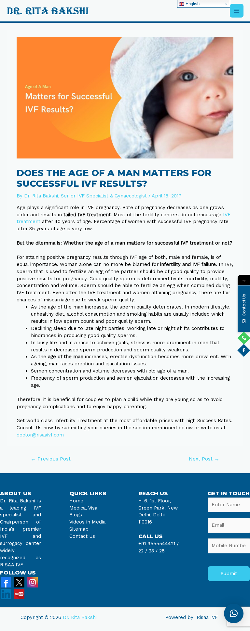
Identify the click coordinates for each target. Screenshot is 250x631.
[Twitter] (19, 582)
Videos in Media (87, 522)
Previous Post (51, 459)
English (192, 3)
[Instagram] (32, 582)
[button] (233, 613)
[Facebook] (6, 582)
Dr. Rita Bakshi (80, 617)
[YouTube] (19, 594)
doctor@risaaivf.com (40, 435)
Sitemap (79, 529)
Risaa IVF (207, 617)
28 (161, 551)
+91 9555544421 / (158, 544)
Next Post (204, 459)
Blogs (75, 515)
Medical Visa (83, 508)
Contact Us (82, 536)
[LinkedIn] (6, 594)
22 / (142, 551)
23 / (153, 551)
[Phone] (244, 338)
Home (76, 501)
